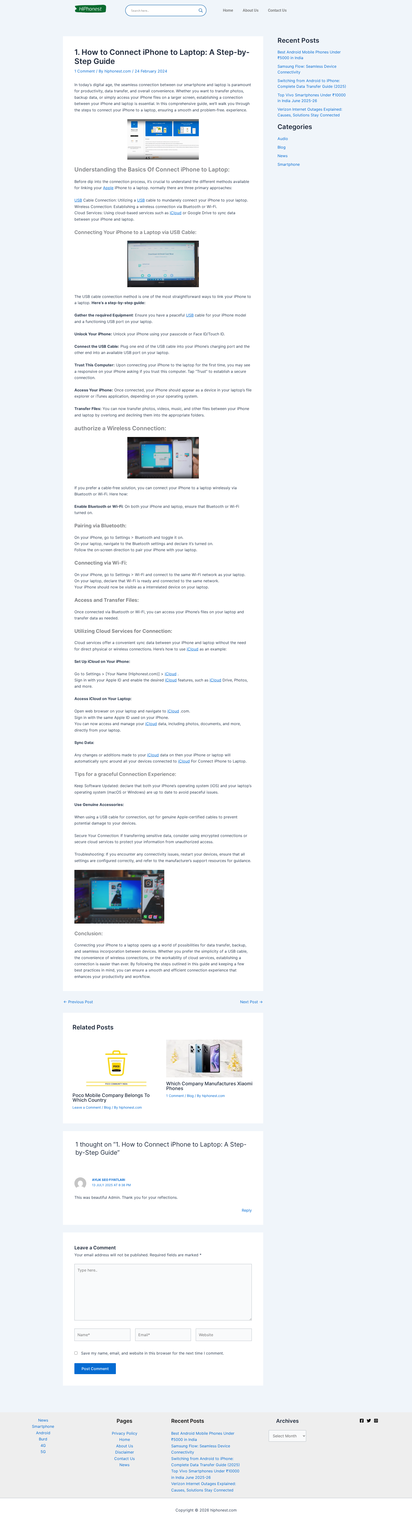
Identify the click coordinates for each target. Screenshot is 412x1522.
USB (78, 200)
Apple (108, 187)
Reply (247, 1210)
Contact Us (277, 10)
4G (43, 1445)
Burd (43, 1439)
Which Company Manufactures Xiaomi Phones (209, 1086)
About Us (250, 10)
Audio (283, 138)
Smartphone (289, 164)
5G (43, 1451)
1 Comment (84, 71)
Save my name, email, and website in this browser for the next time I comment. (152, 1353)
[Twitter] (369, 1420)
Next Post (251, 1002)
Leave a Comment (86, 1107)
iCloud (175, 212)
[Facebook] (362, 1420)
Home (228, 10)
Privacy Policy (124, 1433)
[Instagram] (376, 1420)
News (283, 155)
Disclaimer (124, 1452)
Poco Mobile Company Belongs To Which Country (111, 1097)
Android (43, 1432)
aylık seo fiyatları (108, 1180)
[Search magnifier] (200, 10)
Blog (107, 1107)
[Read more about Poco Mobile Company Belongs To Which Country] (116, 1064)
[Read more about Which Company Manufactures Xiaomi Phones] (204, 1058)
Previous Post (78, 1002)
